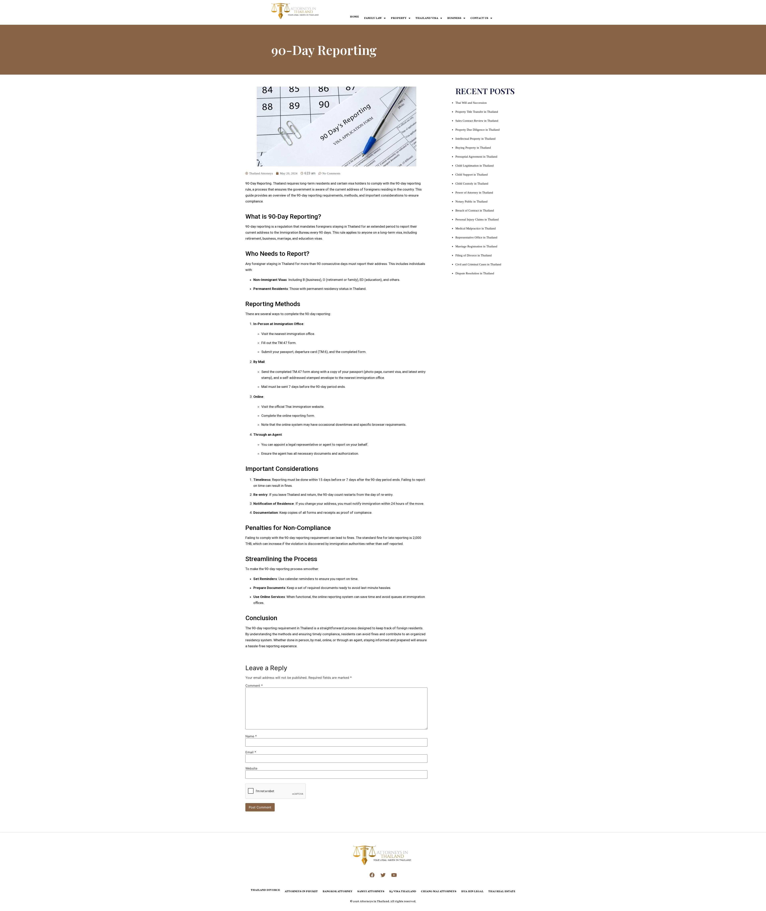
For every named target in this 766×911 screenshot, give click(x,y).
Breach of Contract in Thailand (474, 210)
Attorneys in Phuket (301, 891)
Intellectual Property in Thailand (475, 138)
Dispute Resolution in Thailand (474, 273)
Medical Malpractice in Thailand (475, 228)
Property (399, 18)
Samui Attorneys (370, 891)
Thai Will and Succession (471, 102)
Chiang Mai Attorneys (438, 891)
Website (251, 768)
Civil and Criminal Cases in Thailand (478, 264)
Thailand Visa (427, 18)
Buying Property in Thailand (473, 147)
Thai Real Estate (501, 891)
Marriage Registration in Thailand (476, 246)
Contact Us (479, 18)
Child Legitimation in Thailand (474, 165)
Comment (254, 685)
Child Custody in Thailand (471, 183)
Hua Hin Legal (472, 891)
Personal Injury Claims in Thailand (477, 219)
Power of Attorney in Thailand (474, 192)
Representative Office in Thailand (476, 237)
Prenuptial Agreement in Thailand (476, 156)
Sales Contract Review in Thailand (476, 120)
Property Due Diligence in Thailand (477, 129)
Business (454, 18)
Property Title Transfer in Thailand (476, 111)
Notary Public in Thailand (471, 201)
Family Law (373, 18)
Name (251, 736)
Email (250, 752)
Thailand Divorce (265, 890)
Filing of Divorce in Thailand (473, 255)
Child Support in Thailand (471, 174)
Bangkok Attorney (337, 891)
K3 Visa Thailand (402, 891)
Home (354, 17)
